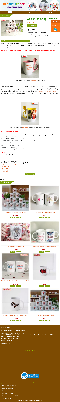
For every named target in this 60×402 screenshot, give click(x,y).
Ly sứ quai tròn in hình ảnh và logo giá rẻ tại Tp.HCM (15, 212)
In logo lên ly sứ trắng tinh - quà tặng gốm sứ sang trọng (44, 246)
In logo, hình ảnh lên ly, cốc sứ (47, 91)
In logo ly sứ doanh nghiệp (44, 281)
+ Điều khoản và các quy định (8, 385)
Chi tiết (3, 40)
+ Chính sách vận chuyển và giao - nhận (11, 390)
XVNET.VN (40, 400)
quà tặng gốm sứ (34, 80)
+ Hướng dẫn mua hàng (7, 388)
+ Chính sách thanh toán (7, 393)
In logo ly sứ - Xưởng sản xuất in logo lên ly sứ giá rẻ (44, 315)
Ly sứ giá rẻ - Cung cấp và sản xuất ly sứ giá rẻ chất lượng (15, 315)
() (51, 12)
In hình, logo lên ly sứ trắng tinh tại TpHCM (15, 246)
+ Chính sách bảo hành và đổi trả (9, 395)
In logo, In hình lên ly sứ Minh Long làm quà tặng (45, 212)
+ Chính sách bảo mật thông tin (9, 398)
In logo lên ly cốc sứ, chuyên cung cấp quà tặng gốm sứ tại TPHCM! (15, 281)
